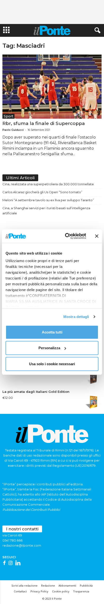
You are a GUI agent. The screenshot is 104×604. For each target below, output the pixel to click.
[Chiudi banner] (96, 236)
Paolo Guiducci (13, 130)
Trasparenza (81, 591)
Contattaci (20, 591)
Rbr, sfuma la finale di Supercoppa (43, 123)
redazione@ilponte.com (21, 545)
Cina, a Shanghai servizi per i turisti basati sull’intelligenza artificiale (46, 210)
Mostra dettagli (76, 317)
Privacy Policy (39, 591)
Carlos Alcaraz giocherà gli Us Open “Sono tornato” (42, 192)
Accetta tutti (52, 332)
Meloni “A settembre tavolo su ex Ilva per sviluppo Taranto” (48, 200)
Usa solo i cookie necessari (52, 364)
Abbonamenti (67, 585)
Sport (8, 116)
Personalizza (49, 348)
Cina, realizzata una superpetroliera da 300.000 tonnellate (48, 184)
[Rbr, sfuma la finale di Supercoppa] (52, 86)
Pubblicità (86, 585)
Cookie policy (60, 591)
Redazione (48, 585)
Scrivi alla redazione (24, 585)
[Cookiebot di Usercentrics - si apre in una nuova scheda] (65, 236)
